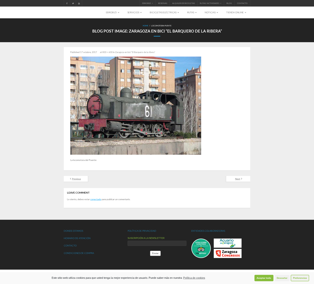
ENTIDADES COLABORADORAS (208, 230)
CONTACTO (242, 3)
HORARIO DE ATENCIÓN (77, 238)
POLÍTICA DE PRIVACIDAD (142, 230)
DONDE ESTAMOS (73, 230)
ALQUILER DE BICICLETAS (183, 3)
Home (145, 26)
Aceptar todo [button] (264, 278)
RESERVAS (162, 3)
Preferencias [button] (300, 278)
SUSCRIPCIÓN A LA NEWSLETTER (146, 238)
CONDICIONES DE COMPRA (79, 253)
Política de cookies (194, 277)
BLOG (229, 3)
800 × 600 (107, 52)
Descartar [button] (282, 278)
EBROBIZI (146, 3)
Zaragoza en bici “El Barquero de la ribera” (135, 52)
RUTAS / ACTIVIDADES (209, 3)
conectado (95, 199)
